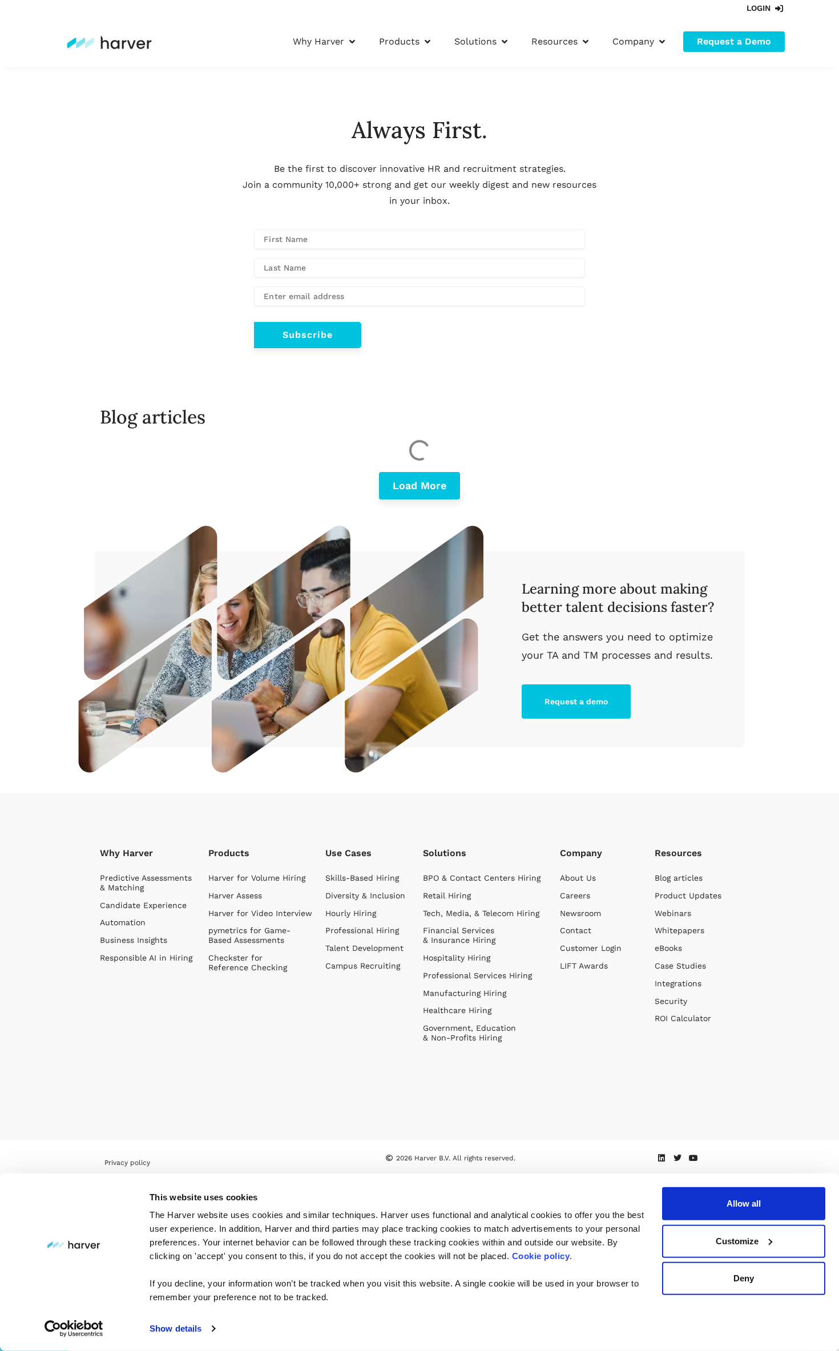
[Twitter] (677, 1158)
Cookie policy (541, 1256)
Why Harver (126, 853)
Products (228, 853)
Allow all (744, 1203)
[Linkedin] (661, 1158)
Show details (175, 1328)
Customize (737, 1240)
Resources (678, 853)
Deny (743, 1278)
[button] (325, 41)
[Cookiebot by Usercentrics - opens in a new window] (74, 1328)
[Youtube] (693, 1158)
